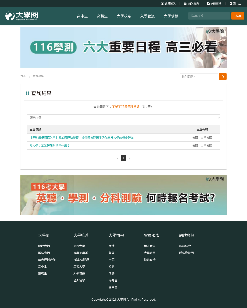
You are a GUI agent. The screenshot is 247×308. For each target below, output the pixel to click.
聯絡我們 (44, 253)
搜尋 (238, 16)
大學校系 (124, 16)
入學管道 (147, 16)
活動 (111, 273)
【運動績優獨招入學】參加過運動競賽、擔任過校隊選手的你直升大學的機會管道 (81, 137)
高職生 (102, 16)
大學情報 (171, 16)
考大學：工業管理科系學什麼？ (49, 145)
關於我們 (44, 246)
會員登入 (170, 3)
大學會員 (150, 253)
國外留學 (79, 280)
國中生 (237, 3)
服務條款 (185, 246)
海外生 (113, 280)
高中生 (82, 16)
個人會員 (150, 246)
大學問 (121, 299)
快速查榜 (215, 3)
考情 (111, 246)
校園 (111, 266)
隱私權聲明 (186, 253)
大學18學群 (80, 253)
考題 (111, 260)
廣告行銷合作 (47, 260)
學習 (111, 253)
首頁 (23, 76)
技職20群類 (81, 260)
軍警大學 (79, 266)
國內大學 (79, 246)
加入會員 (193, 3)
